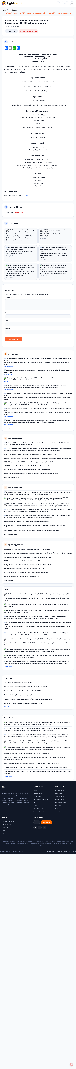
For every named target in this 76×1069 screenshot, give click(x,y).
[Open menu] (72, 3)
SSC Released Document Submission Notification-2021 (22, 561)
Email (7, 320)
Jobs (14, 10)
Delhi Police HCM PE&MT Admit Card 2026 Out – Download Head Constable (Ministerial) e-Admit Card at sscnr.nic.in (37, 772)
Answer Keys (37, 793)
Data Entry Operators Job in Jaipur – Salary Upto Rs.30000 (23, 691)
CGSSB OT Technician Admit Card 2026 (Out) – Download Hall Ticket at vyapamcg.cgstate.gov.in (35, 767)
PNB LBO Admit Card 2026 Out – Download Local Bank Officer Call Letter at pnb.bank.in (36, 499)
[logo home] (12, 3)
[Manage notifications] (71, 1064)
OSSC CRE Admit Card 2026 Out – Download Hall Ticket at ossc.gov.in (26, 521)
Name (7, 313)
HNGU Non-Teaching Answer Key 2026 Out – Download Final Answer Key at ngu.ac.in (31, 473)
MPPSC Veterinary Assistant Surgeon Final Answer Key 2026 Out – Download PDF (30, 454)
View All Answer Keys (10, 477)
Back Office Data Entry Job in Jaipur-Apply (18, 683)
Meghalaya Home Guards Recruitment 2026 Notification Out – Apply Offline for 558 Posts (37, 421)
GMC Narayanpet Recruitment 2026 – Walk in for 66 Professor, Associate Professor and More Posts (35, 663)
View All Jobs (8, 428)
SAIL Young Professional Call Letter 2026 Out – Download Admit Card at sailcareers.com (37, 516)
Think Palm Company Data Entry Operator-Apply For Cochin (23, 703)
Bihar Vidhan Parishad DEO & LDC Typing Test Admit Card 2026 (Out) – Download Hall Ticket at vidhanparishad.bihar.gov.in (34, 526)
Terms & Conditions (39, 812)
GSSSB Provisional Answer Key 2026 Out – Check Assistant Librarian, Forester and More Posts (37, 449)
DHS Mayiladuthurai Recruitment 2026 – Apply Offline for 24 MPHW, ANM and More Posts (53, 255)
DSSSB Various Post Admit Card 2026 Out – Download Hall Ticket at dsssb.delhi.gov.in (38, 510)
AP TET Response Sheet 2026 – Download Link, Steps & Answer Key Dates (28, 466)
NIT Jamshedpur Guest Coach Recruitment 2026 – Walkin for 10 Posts (19, 252)
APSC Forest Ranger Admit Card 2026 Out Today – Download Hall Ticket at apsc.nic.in (31, 530)
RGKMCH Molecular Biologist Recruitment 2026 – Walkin (53, 235)
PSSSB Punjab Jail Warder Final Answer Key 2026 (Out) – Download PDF (27, 469)
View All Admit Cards (10, 534)
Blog (34, 802)
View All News (8, 580)
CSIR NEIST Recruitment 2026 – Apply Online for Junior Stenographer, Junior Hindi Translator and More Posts (20, 273)
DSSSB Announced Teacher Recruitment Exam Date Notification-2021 (26, 572)
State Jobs (59, 851)
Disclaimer (5, 827)
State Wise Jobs (38, 809)
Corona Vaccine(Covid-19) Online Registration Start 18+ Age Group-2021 (27, 557)
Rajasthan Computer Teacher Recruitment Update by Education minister (27, 549)
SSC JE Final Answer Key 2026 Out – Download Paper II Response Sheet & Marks (29, 462)
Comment (8, 297)
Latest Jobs (37, 796)
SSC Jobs (58, 806)
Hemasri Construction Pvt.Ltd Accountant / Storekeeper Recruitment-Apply (28, 699)
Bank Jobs (58, 793)
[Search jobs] (58, 3)
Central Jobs (51, 851)
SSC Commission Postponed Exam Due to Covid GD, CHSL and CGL (25, 568)
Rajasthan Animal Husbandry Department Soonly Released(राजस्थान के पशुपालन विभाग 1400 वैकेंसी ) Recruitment (38, 553)
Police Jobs (59, 809)
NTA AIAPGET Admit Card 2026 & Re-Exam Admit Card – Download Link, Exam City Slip (37, 493)
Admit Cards (72, 851)
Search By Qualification (40, 799)
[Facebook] (35, 827)
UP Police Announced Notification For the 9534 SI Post (21, 576)
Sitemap (4, 834)
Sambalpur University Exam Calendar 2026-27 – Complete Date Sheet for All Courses (54, 272)
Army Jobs (58, 812)
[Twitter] (40, 827)
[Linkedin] (44, 827)
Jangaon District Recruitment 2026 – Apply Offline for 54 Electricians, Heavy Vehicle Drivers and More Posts (37, 413)
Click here (24, 195)
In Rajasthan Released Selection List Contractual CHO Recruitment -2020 (27, 565)
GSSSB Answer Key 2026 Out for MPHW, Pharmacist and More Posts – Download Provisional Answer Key (37, 458)
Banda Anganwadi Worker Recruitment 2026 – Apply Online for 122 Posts (36, 656)
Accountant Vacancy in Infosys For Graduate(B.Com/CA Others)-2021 (26, 687)
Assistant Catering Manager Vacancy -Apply (18, 695)
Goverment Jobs (60, 802)
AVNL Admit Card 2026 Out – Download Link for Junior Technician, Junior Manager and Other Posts (36, 506)
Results (35, 806)
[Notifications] (67, 3)
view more (8, 667)
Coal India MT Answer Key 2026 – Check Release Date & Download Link (36, 443)
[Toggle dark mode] (63, 3)
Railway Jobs (59, 799)
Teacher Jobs (59, 796)
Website (7, 328)
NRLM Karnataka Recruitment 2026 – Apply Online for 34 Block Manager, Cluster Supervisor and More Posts (20, 238)
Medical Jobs (59, 790)
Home (4, 10)
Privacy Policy (6, 824)
